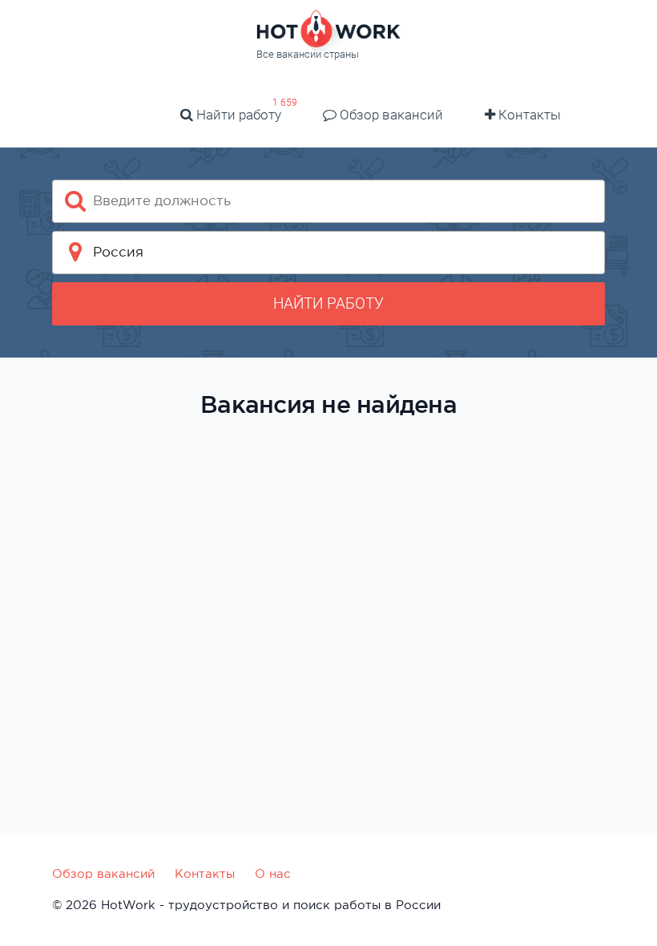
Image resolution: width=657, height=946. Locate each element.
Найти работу (237, 115)
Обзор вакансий (390, 115)
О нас (273, 873)
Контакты (528, 115)
